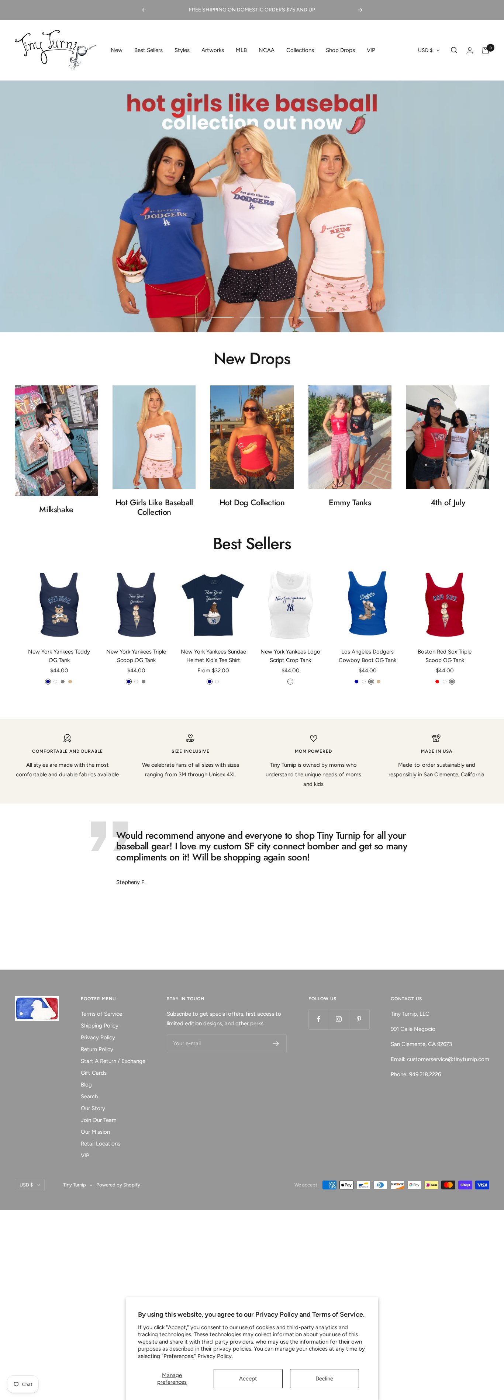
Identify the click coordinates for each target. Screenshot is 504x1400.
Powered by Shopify (118, 1185)
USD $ (425, 50)
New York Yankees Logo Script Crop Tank (290, 655)
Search (89, 1096)
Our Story (93, 1108)
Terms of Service (101, 1014)
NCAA (267, 50)
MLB (241, 50)
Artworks (212, 50)
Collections (300, 50)
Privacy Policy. (215, 1356)
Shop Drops (340, 50)
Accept (248, 1378)
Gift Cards (94, 1073)
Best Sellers (148, 50)
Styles (182, 50)
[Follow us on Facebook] (318, 1019)
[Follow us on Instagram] (339, 1019)
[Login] (469, 50)
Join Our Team (99, 1120)
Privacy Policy (98, 1037)
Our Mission (95, 1132)
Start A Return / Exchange (113, 1061)
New (116, 50)
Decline (324, 1378)
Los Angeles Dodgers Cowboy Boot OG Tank (367, 655)
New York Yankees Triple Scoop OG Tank (136, 655)
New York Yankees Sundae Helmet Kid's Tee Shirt (213, 655)
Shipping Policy (99, 1025)
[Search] (454, 50)
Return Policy (97, 1049)
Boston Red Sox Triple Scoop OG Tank (445, 655)
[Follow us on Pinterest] (359, 1019)
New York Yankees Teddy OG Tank (59, 655)
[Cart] (485, 50)
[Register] (276, 1043)
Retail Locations (100, 1143)
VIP (371, 50)
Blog (86, 1084)
